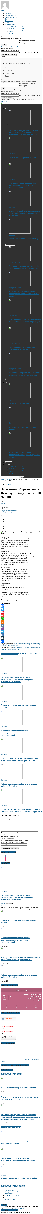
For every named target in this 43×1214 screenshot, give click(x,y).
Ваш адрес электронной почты (29, 52)
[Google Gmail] (21, 615)
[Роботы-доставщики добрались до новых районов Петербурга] (20, 233)
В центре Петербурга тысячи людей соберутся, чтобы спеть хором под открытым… (24, 213)
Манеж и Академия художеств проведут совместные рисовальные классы (24, 293)
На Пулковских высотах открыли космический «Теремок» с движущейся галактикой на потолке (24, 132)
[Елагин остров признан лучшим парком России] (20, 152)
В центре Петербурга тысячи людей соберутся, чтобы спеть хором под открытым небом (21, 759)
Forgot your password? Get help (11, 90)
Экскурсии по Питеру (16, 26)
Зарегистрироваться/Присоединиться (17, 63)
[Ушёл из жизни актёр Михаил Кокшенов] (6, 1083)
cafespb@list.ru (19, 1208)
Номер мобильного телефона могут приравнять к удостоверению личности (18, 1159)
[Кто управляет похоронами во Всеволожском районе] (20, 341)
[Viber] (21, 628)
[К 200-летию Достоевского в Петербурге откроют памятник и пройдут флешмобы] (6, 1172)
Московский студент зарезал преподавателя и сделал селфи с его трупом (24, 454)
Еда (6, 19)
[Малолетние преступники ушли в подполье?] (20, 421)
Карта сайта (9, 70)
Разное (11, 33)
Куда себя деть (10, 24)
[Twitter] (21, 609)
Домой (3, 479)
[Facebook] (21, 605)
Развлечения (9, 21)
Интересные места (11, 15)
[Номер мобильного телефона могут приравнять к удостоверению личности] (6, 1154)
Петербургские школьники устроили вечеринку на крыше (17, 1142)
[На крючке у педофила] (20, 398)
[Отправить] (21, 641)
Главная (7, 68)
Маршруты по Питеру (16, 28)
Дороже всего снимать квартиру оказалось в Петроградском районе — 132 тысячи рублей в (21, 810)
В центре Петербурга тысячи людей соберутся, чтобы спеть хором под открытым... (21, 958)
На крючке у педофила (19, 404)
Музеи (7, 22)
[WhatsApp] (21, 618)
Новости (8, 13)
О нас (7, 76)
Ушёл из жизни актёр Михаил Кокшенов (18, 1088)
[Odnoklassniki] (21, 622)
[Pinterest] (21, 612)
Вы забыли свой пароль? (9, 47)
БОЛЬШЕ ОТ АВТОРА (27, 654)
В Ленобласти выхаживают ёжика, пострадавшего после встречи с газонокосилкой (24, 185)
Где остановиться (11, 17)
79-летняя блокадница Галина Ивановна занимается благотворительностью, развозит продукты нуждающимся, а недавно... (20, 1117)
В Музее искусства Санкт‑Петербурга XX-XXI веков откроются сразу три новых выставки (25, 321)
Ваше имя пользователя (27, 41)
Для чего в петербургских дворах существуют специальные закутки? (20, 1098)
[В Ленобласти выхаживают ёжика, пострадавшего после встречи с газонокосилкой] (20, 177)
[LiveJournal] (21, 638)
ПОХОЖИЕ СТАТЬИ (9, 654)
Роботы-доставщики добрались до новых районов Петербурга (24, 240)
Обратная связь (10, 73)
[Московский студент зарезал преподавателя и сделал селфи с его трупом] (20, 447)
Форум (11, 32)
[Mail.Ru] (21, 634)
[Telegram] (21, 631)
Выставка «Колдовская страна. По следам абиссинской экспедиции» (24, 267)
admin (3, 503)
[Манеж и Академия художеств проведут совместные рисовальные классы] (20, 286)
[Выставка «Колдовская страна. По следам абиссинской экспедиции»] (20, 260)
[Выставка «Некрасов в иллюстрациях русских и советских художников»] (20, 367)
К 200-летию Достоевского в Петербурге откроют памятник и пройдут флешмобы (19, 1177)
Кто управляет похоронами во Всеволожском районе (22, 348)
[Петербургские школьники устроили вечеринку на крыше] (6, 1137)
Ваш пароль (23, 43)
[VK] (21, 625)
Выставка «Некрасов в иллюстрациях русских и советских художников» (25, 374)
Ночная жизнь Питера (16, 30)
